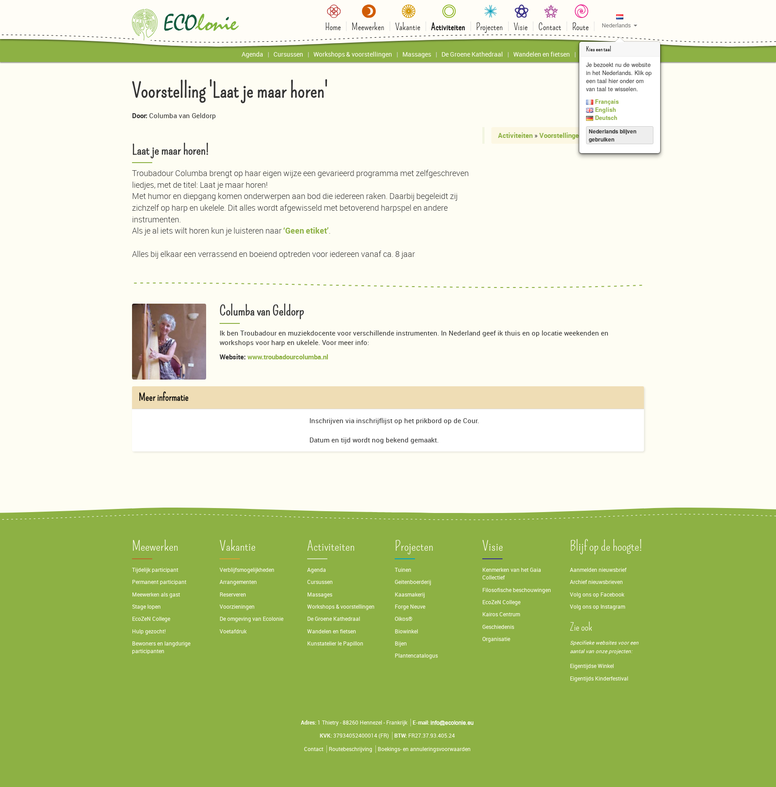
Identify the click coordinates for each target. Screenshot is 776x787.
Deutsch (605, 118)
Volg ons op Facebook (597, 594)
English (604, 110)
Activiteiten (515, 135)
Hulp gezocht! (149, 631)
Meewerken (155, 546)
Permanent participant (159, 582)
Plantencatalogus (416, 655)
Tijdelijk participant (155, 570)
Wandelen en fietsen (331, 631)
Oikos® (403, 619)
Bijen (401, 643)
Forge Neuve (410, 606)
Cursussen (320, 582)
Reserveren (233, 594)
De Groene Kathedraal (333, 619)
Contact (313, 749)
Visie (492, 546)
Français (606, 101)
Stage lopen (146, 606)
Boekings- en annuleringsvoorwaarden (424, 749)
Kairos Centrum (501, 614)
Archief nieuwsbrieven (597, 582)
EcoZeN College (151, 619)
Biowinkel (406, 631)
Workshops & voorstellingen (341, 606)
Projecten (414, 546)
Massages (319, 594)
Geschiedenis (498, 627)
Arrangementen (238, 582)
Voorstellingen (560, 135)
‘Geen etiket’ (306, 230)
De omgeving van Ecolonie (251, 619)
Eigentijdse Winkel (592, 666)
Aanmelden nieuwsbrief (598, 570)
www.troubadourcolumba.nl (287, 356)
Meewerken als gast (156, 594)
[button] (619, 20)
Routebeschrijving (350, 749)
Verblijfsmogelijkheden (247, 570)
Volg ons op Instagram (597, 606)
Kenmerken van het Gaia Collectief (511, 573)
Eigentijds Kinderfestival (599, 678)
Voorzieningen (237, 606)
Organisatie (496, 639)
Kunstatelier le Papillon (335, 643)
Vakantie (238, 546)
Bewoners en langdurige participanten (161, 647)
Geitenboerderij (413, 582)
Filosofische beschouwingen (516, 590)
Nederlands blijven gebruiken (612, 135)
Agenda (316, 570)
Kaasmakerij (410, 594)
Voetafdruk (233, 631)
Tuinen (403, 570)
